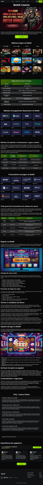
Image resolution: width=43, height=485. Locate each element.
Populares (5, 46)
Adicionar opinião (37, 447)
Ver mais (21, 463)
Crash (26, 46)
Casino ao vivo (15, 46)
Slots (36, 46)
